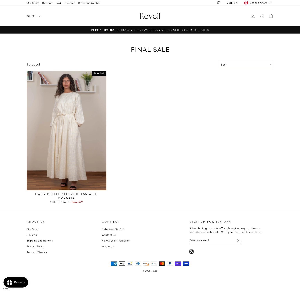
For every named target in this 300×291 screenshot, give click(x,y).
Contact (70, 3)
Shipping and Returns (40, 240)
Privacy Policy (35, 246)
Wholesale (108, 246)
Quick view (66, 186)
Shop (32, 16)
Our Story (33, 3)
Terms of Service (37, 252)
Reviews (47, 3)
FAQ (58, 3)
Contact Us (109, 234)
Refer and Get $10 (89, 3)
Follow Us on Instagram (116, 240)
